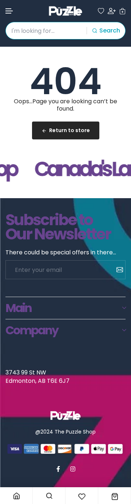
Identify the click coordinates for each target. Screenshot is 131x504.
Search (109, 30)
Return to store (69, 130)
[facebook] (58, 469)
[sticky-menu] (16, 495)
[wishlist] (101, 11)
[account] (112, 11)
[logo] (65, 11)
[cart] (122, 11)
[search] (49, 495)
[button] (9, 11)
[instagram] (73, 469)
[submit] (117, 269)
